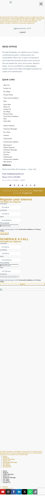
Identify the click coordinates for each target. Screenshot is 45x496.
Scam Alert (7, 104)
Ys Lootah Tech (27, 193)
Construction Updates (10, 142)
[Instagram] (14, 185)
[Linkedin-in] (22, 185)
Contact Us (7, 88)
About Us (6, 85)
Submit (22, 284)
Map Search (7, 145)
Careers (6, 135)
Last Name (3, 210)
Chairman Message (10, 129)
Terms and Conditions (10, 98)
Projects (6, 458)
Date (1, 267)
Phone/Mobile (4, 223)
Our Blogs (6, 91)
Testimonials (7, 138)
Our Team (6, 132)
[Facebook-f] (18, 185)
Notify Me (4, 233)
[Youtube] (10, 185)
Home (5, 456)
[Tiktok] (34, 185)
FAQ (4, 101)
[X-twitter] (26, 185)
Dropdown (3, 274)
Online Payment (8, 125)
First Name (3, 204)
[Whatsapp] (30, 185)
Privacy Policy (8, 95)
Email (1, 216)
